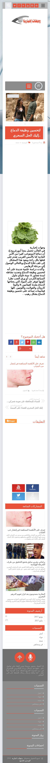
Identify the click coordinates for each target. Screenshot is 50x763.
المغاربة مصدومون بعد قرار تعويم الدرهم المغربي (28, 595)
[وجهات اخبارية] (26, 25)
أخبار (41, 634)
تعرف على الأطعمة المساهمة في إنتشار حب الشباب (26, 531)
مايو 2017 (39, 620)
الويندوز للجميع (25, 761)
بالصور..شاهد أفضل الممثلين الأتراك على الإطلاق (25, 114)
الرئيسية (24, 143)
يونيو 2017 (38, 617)
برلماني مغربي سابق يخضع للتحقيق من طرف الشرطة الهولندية (26, 563)
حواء (41, 637)
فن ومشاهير (38, 644)
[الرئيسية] (38, 86)
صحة (17, 143)
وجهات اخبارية (17, 758)
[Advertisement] (25, 164)
